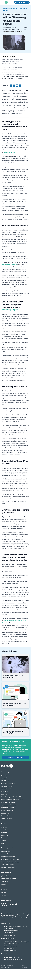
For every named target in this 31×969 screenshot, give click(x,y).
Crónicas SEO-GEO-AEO (11, 8)
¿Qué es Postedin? (6, 876)
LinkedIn (3, 892)
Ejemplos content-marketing (9, 867)
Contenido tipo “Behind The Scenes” (12, 72)
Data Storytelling (5, 813)
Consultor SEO (5, 791)
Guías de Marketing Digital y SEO (10, 859)
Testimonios (4, 881)
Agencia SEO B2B (6, 788)
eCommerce (4, 835)
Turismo (3, 840)
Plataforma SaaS (5, 815)
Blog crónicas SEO (6, 851)
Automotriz (4, 829)
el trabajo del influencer (9, 264)
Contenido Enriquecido (7, 810)
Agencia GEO (5, 780)
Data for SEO (4, 794)
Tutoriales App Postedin (7, 864)
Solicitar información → (22, 2)
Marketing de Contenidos (8, 807)
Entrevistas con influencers (9, 63)
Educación (4, 832)
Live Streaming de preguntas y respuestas (13, 74)
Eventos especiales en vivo (9, 69)
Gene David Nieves (16, 31)
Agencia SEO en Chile (7, 786)
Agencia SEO (4, 775)
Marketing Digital (21, 90)
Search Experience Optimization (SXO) (12, 799)
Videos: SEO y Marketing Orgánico (10, 862)
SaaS (2, 843)
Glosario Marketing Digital (8, 856)
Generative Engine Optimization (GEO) (11, 797)
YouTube (3, 895)
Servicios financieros (7, 838)
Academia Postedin (6, 854)
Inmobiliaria (4, 827)
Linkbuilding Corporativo (8, 802)
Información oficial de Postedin (9, 878)
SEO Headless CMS (6, 818)
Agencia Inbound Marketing (8, 805)
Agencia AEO (4, 778)
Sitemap (3, 884)
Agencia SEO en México (8, 783)
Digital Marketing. (9, 152)
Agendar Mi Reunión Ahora (15, 757)
